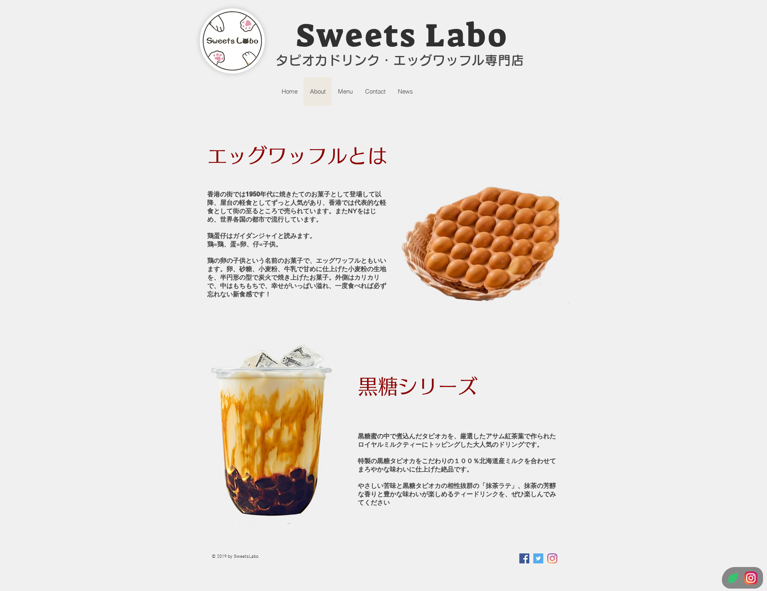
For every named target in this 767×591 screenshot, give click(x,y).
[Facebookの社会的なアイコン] (524, 558)
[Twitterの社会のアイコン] (538, 558)
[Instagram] (552, 558)
